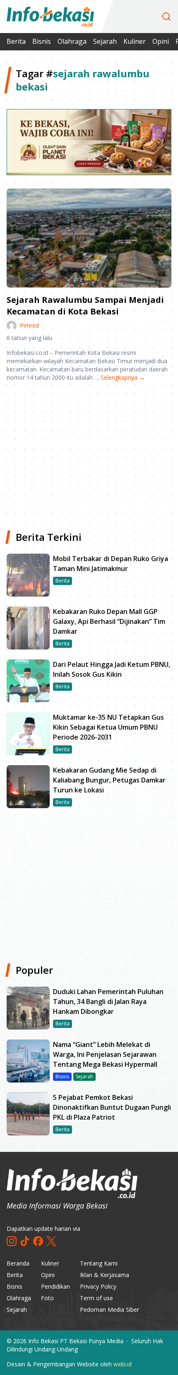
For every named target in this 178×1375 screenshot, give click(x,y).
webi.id (122, 1364)
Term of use (96, 1298)
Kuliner (134, 41)
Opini (160, 41)
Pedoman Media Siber (109, 1309)
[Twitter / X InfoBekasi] (51, 1241)
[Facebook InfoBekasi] (38, 1241)
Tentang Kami (99, 1263)
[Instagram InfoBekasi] (12, 1241)
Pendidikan (55, 1286)
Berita (16, 41)
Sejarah (105, 41)
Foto (47, 1298)
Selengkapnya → (123, 377)
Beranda (18, 1263)
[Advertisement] (89, 453)
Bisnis (41, 41)
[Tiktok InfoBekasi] (25, 1241)
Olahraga (72, 41)
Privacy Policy (98, 1286)
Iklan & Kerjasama (104, 1275)
